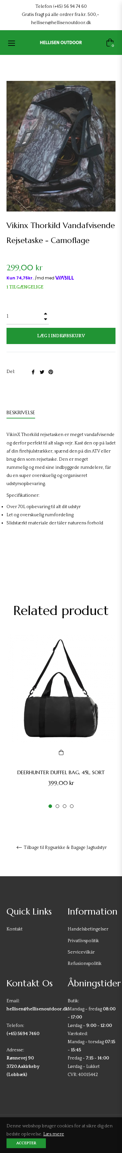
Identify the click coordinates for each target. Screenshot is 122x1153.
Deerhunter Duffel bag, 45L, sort (61, 772)
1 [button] (50, 806)
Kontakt (14, 929)
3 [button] (64, 806)
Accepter (26, 1143)
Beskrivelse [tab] (21, 412)
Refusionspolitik (85, 963)
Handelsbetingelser (88, 929)
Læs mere (53, 1134)
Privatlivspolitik (83, 940)
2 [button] (57, 806)
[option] (61, 721)
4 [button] (72, 806)
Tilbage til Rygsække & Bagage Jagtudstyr (65, 847)
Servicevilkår (81, 952)
